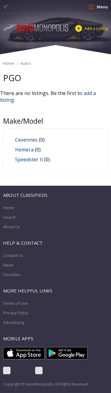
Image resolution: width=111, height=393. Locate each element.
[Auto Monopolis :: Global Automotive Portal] (36, 27)
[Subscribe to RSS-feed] (39, 370)
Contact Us (13, 255)
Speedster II (29, 159)
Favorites (11, 274)
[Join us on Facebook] (6, 370)
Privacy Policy (15, 313)
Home (8, 63)
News (8, 265)
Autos (25, 63)
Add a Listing (96, 28)
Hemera (24, 149)
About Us (11, 227)
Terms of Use (15, 303)
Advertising (13, 322)
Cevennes (26, 139)
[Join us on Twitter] (23, 370)
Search (9, 217)
